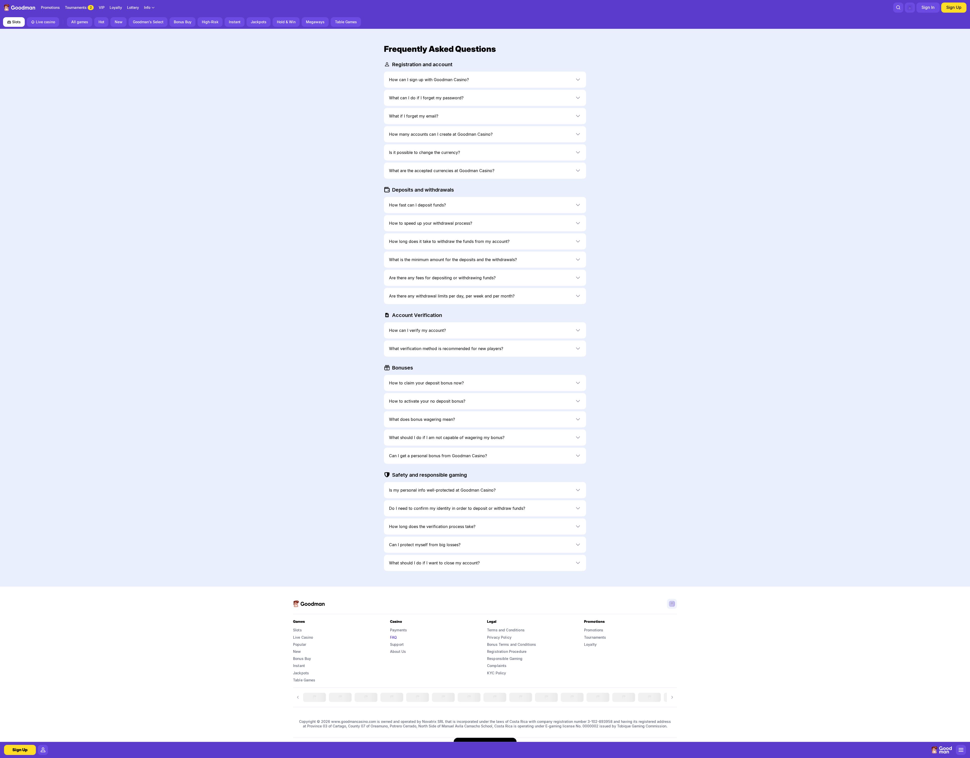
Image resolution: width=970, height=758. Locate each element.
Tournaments (595, 637)
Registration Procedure (506, 651)
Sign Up (953, 7)
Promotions (593, 630)
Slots (16, 22)
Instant (299, 665)
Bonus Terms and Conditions (511, 644)
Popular (299, 644)
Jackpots (301, 673)
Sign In (928, 7)
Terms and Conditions (506, 630)
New (297, 651)
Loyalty (590, 644)
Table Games (304, 680)
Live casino (45, 22)
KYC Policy (496, 673)
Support (397, 644)
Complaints (496, 665)
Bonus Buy (302, 658)
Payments (398, 630)
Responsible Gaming (505, 658)
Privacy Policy (499, 637)
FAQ (393, 637)
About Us (398, 651)
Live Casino (303, 637)
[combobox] (149, 8)
